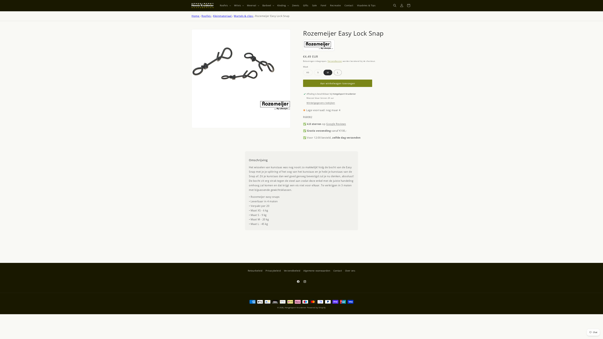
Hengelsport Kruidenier (295, 307)
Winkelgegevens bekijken (321, 102)
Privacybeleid (273, 270)
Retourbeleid (255, 270)
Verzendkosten (335, 61)
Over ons (350, 270)
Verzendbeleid (292, 270)
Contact (337, 270)
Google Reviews (336, 124)
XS (309, 73)
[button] (225, 5)
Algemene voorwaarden (316, 270)
